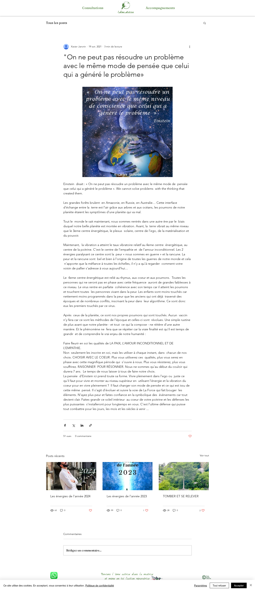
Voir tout (204, 455)
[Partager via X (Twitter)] (73, 425)
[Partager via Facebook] (65, 425)
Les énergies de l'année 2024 (70, 496)
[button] (204, 23)
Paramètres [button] (200, 585)
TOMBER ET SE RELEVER (181, 496)
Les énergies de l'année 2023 (127, 496)
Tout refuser (219, 585)
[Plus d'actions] (190, 47)
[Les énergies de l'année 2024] (71, 476)
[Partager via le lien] (90, 425)
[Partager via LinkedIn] (82, 425)
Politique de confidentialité (99, 585)
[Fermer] (251, 585)
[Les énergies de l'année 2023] (128, 476)
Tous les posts (56, 23)
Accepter (239, 585)
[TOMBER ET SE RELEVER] (184, 476)
